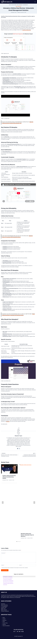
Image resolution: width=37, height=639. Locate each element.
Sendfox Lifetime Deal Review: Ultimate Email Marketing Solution (9, 477)
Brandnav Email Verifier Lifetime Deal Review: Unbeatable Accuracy (9, 455)
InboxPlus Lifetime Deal (26, 29)
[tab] (16, 541)
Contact (4, 618)
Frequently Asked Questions (8, 583)
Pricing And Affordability (7, 579)
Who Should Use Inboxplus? (8, 581)
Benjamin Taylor (14, 12)
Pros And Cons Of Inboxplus (8, 580)
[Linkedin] (17, 631)
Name (2, 565)
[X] (16, 631)
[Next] (34, 502)
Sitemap (4, 624)
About (4, 617)
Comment (3, 553)
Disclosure (4, 620)
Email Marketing (18, 6)
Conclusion (5, 584)
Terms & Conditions (6, 625)
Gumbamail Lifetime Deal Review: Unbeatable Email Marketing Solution (29, 455)
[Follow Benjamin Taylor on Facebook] (17, 448)
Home (4, 621)
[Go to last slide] (3, 502)
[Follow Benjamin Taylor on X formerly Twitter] (19, 448)
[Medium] (23, 631)
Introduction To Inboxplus (7, 576)
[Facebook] (14, 631)
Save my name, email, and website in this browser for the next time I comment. (15, 567)
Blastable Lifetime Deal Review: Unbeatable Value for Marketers (27, 535)
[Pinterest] (21, 631)
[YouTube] (19, 631)
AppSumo (7, 421)
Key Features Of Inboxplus (8, 577)
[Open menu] (35, 2)
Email (20, 565)
